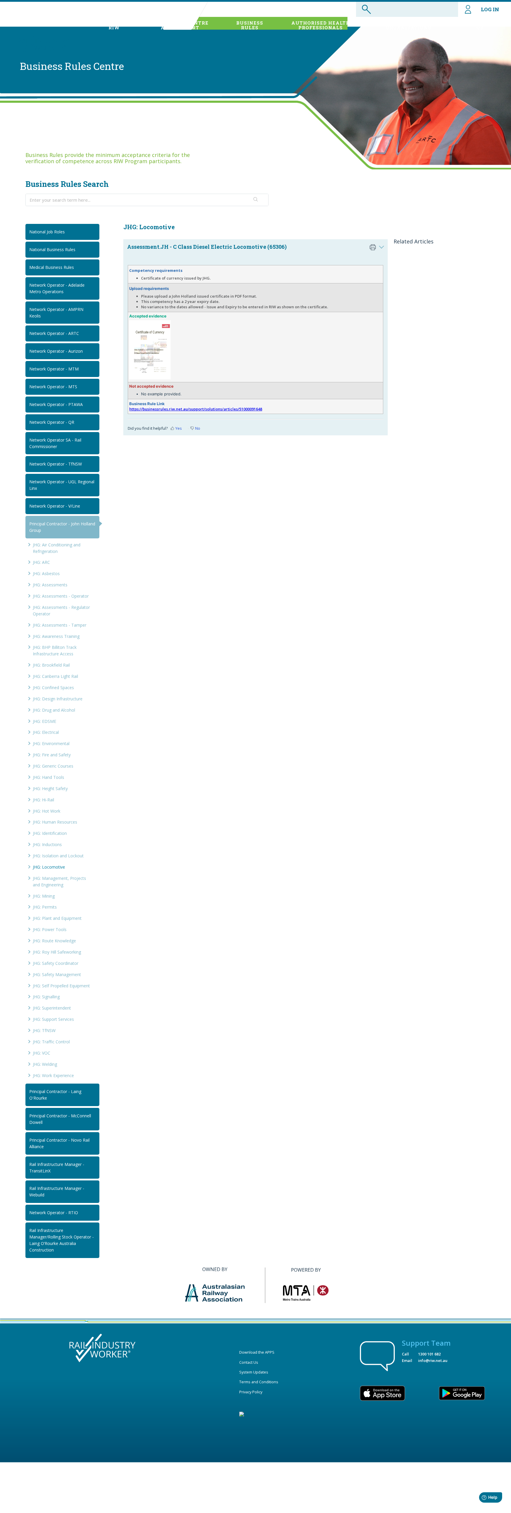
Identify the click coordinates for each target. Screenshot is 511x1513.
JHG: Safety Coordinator (55, 963)
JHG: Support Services (53, 1019)
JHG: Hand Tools (48, 777)
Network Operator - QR (51, 422)
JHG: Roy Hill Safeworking (57, 952)
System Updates (253, 1372)
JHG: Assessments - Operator (61, 596)
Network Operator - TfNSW (55, 464)
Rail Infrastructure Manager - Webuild (56, 1191)
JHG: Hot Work (46, 811)
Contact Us (248, 1362)
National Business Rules (52, 249)
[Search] (256, 200)
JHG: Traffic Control (51, 1042)
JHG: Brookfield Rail (51, 665)
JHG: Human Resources (55, 822)
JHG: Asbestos (46, 573)
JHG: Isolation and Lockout (58, 856)
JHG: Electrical (46, 732)
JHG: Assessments (50, 585)
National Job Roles (47, 232)
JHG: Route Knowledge (54, 941)
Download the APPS (256, 1352)
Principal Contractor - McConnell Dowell (60, 1119)
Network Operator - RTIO (53, 1212)
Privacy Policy (250, 1392)
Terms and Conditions (258, 1381)
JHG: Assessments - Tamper (59, 625)
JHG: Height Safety (50, 788)
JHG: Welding (45, 1064)
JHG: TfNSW (44, 1030)
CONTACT (480, 25)
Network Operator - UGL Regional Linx (61, 485)
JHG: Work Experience (53, 1075)
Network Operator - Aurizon (56, 351)
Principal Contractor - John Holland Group (62, 527)
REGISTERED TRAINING (408, 25)
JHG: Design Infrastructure (58, 699)
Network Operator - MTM (54, 369)
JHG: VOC (41, 1053)
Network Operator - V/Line (54, 506)
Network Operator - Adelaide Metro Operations (57, 288)
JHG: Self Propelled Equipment (61, 986)
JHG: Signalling (46, 996)
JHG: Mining (44, 896)
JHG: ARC (41, 562)
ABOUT (114, 25)
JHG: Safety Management (57, 974)
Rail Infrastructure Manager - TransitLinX (56, 1167)
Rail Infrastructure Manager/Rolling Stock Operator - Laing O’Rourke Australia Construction (61, 1240)
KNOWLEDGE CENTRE (179, 25)
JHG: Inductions (47, 844)
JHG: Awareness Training (56, 636)
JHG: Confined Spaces (53, 687)
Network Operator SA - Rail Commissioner (55, 443)
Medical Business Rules (51, 267)
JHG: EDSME (44, 721)
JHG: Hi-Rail (43, 800)
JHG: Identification (50, 833)
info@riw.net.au (432, 1360)
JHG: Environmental (51, 743)
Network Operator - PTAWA (56, 404)
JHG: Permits (45, 907)
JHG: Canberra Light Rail (55, 676)
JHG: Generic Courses (53, 766)
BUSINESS (249, 25)
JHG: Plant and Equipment (57, 918)
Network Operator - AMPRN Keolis (56, 313)
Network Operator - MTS (53, 386)
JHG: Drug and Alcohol (54, 710)
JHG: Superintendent (52, 1008)
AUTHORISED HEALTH (320, 25)
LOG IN (490, 9)
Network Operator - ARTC (54, 333)
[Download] (244, 702)
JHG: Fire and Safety (52, 755)
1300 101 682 (429, 1354)
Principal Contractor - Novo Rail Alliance (59, 1143)
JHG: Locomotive (49, 867)
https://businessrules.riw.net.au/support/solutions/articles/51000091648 (195, 409)
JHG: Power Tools (50, 929)
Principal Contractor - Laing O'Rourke (55, 1095)
